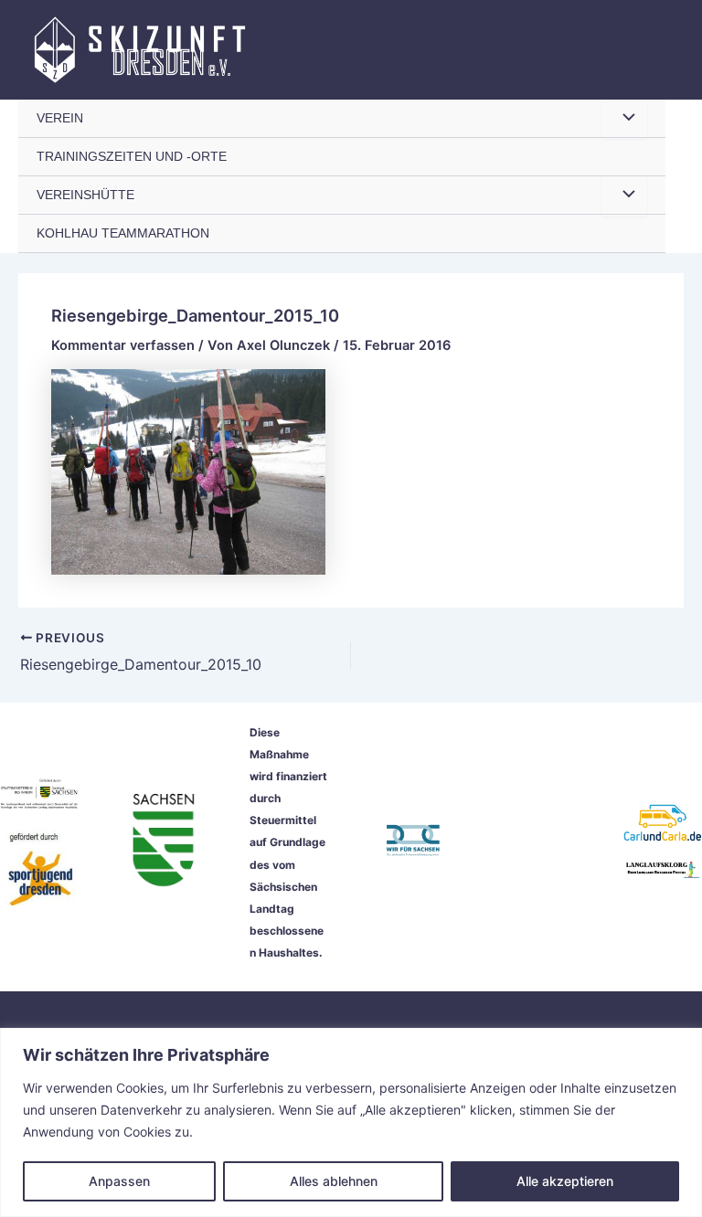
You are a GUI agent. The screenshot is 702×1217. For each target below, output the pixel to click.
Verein (60, 118)
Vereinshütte (85, 195)
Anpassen (119, 1181)
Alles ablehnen (334, 1181)
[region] (351, 1122)
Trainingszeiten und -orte (132, 157)
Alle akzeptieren (564, 1181)
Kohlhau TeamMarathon (123, 233)
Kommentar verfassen (123, 345)
